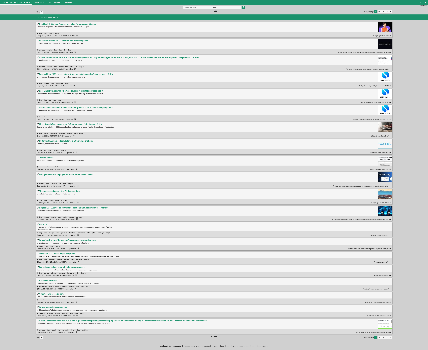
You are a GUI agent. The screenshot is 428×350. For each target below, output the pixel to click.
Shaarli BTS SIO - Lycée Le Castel (16, 2)
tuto (45, 150)
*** (87, 286)
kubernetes (53, 133)
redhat (57, 200)
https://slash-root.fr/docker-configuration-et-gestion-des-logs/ (369, 249)
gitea (78, 330)
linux (54, 17)
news (50, 33)
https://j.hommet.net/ (382, 275)
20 (376, 12)
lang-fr (57, 33)
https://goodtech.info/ (381, 36)
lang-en (81, 67)
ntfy (88, 233)
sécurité (41, 167)
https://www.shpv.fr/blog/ (380, 136)
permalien (56, 36)
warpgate (79, 217)
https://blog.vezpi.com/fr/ (380, 235)
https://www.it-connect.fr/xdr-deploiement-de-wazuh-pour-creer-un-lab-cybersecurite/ (361, 186)
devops (69, 133)
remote (71, 217)
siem (64, 183)
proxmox (42, 50)
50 (379, 12)
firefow (57, 167)
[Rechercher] (414, 2)
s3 (61, 200)
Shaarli (165, 346)
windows (56, 150)
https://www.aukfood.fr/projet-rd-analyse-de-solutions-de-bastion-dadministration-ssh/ (361, 219)
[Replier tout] (390, 11)
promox (57, 286)
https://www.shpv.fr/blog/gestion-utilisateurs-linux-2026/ (370, 119)
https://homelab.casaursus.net (379, 316)
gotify (93, 233)
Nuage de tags (39, 2)
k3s (59, 330)
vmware (64, 286)
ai (46, 167)
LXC (76, 67)
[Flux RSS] (420, 2)
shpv (52, 83)
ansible (57, 313)
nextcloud (85, 330)
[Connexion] (425, 2)
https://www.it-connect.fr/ (380, 153)
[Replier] (390, 35)
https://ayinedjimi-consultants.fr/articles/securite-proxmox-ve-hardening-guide (364, 52)
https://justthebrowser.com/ (380, 169)
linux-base (59, 83)
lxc (65, 50)
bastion (65, 217)
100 (383, 12)
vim (40, 300)
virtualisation (63, 67)
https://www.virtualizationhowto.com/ (377, 289)
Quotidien (68, 2)
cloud (46, 133)
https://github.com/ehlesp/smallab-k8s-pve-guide (373, 332)
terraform (72, 233)
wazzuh (54, 183)
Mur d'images (54, 2)
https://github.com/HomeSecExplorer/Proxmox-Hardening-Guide (368, 69)
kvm (60, 50)
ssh (59, 217)
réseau (46, 83)
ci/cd (77, 286)
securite (49, 50)
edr (60, 183)
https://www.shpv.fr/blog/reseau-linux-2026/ (374, 86)
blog (45, 33)
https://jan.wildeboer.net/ (380, 203)
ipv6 (66, 200)
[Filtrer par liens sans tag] (41, 12)
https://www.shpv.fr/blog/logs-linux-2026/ (375, 102)
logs (54, 100)
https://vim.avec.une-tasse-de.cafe (377, 302)
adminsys (101, 233)
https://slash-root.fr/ (382, 262)
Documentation (263, 346)
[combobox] (226, 7)
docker (41, 246)
